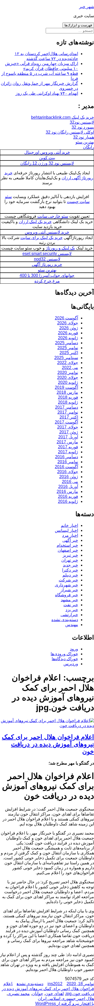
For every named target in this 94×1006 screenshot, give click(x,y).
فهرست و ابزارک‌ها (78, 25)
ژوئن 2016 (68, 476)
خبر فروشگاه (66, 595)
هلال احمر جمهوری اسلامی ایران (66, 998)
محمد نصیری (19, 993)
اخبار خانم (69, 525)
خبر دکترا (70, 570)
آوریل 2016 (68, 486)
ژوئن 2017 (68, 432)
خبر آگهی (70, 540)
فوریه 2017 (68, 447)
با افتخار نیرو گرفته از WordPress (64, 1003)
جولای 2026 (67, 323)
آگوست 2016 (66, 467)
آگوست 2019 (66, 387)
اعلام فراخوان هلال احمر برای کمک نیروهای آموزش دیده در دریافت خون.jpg (48, 988)
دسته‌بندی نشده (64, 619)
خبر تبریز (70, 555)
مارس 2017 (67, 442)
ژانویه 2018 (68, 402)
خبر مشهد (69, 600)
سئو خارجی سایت (52, 216)
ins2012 (55, 983)
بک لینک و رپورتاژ (60, 248)
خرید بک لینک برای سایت (41, 237)
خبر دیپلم (70, 575)
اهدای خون (54, 993)
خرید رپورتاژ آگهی (47, 264)
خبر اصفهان (68, 550)
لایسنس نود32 (82, 122)
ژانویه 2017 (68, 452)
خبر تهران (69, 560)
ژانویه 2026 (68, 338)
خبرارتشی (69, 614)
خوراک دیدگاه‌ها (65, 659)
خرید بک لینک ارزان (35, 221)
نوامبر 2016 (67, 462)
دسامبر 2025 (66, 343)
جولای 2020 (67, 377)
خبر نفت (70, 605)
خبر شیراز (69, 590)
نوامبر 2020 (67, 372)
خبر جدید (70, 565)
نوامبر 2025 (67, 348)
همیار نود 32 (83, 137)
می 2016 (70, 481)
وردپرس (70, 664)
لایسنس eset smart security (47, 253)
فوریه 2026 (68, 333)
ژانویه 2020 (68, 382)
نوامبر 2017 (67, 412)
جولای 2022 (67, 362)
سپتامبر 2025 (66, 357)
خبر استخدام (67, 545)
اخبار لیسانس (66, 530)
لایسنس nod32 (47, 259)
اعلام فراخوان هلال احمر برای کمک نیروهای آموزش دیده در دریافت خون (48, 744)
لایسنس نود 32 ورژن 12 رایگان (47, 163)
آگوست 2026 (66, 318)
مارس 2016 (67, 491)
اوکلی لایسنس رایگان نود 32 (70, 132)
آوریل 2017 (68, 437)
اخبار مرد (70, 535)
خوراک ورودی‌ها (64, 654)
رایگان (88, 147)
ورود (74, 649)
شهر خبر (86, 6)
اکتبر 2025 (69, 352)
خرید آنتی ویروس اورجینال (47, 152)
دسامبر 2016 (66, 457)
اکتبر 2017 (69, 417)
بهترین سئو (84, 142)
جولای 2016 (67, 471)
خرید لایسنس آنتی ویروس (47, 232)
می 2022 (70, 367)
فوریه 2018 (68, 397)
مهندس (71, 624)
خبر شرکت (68, 580)
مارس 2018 (67, 392)
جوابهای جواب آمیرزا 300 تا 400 (47, 275)
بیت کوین (47, 158)
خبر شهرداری (66, 585)
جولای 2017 (67, 427)
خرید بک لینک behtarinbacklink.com (62, 117)
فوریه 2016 (68, 496)
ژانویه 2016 (68, 501)
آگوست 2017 (66, 422)
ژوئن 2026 (68, 328)
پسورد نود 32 (83, 127)
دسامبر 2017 (66, 407)
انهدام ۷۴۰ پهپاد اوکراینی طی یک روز (47, 93)
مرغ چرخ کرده (47, 281)
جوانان (37, 993)
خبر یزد (72, 610)
